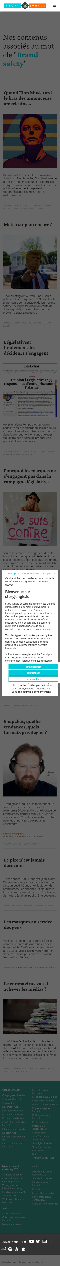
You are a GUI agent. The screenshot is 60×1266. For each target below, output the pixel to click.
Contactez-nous (9, 1262)
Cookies (39, 1262)
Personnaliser (33, 679)
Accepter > (15, 573)
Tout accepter (33, 666)
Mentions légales (26, 1262)
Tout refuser (33, 672)
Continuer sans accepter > (38, 573)
